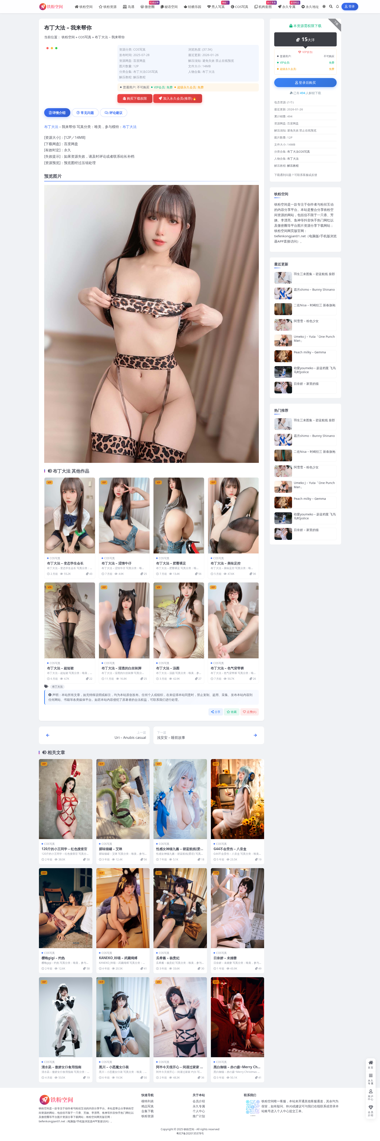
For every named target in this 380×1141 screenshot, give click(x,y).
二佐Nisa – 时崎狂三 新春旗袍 (314, 305)
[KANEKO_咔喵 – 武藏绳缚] (123, 908)
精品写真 (147, 1106)
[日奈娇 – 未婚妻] (237, 908)
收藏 (234, 712)
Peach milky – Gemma (310, 352)
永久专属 (288, 5)
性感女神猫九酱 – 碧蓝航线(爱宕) (178, 851)
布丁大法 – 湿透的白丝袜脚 (121, 668)
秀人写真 (218, 5)
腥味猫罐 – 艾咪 (110, 849)
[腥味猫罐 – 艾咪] (123, 799)
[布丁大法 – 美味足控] (233, 515)
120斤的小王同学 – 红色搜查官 (64, 849)
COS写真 (241, 6)
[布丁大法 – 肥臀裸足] (178, 515)
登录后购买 (307, 82)
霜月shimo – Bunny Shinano (314, 289)
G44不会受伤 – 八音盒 (230, 849)
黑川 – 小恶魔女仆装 (114, 1067)
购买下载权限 (137, 98)
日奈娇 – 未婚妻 (225, 958)
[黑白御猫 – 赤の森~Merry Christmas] (237, 1017)
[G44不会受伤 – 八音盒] (237, 799)
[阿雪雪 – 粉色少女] (283, 325)
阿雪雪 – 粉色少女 (306, 321)
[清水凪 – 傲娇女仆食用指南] (65, 1017)
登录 (352, 6)
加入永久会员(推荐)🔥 (180, 98)
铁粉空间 (86, 6)
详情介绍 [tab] (59, 112)
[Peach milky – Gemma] (283, 356)
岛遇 (131, 6)
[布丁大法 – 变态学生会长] (69, 515)
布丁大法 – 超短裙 (60, 668)
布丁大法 (208, 71)
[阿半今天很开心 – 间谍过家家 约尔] (180, 1017)
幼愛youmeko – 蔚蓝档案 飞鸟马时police (315, 370)
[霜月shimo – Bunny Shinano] (283, 293)
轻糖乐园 (194, 6)
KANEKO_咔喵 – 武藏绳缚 (118, 958)
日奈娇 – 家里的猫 (306, 384)
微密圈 (150, 5)
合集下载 (147, 1111)
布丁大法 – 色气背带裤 (227, 668)
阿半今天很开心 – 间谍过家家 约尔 (179, 1069)
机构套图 (265, 5)
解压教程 (139, 77)
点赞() (251, 712)
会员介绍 (199, 1101)
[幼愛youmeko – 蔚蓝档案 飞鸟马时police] (283, 372)
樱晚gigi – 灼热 (53, 958)
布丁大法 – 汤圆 (167, 668)
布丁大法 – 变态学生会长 (65, 563)
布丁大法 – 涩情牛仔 (117, 563)
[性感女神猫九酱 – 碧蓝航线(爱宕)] (180, 799)
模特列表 (147, 1101)
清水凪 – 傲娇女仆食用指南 (61, 1067)
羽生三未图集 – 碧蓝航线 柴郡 (314, 274)
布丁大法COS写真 (145, 71)
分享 (218, 712)
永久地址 (312, 6)
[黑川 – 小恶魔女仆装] (123, 1017)
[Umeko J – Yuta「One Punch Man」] (283, 340)
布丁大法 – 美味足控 (226, 563)
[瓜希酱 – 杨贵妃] (180, 908)
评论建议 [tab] (115, 112)
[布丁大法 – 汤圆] (178, 620)
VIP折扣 (307, 52)
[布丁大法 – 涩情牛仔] (124, 515)
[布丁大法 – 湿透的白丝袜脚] (124, 620)
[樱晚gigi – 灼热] (65, 908)
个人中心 (199, 1111)
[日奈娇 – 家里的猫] (283, 387)
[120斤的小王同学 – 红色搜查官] (65, 799)
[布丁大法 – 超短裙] (69, 620)
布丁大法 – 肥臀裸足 (171, 563)
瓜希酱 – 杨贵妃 (167, 958)
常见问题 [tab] (87, 112)
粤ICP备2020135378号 (190, 1133)
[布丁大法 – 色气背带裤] (233, 620)
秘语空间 (171, 6)
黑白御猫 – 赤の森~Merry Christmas (237, 1069)
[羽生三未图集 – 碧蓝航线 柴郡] (283, 278)
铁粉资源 (110, 6)
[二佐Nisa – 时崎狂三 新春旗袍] (283, 309)
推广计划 (199, 1116)
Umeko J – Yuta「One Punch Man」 (314, 338)
